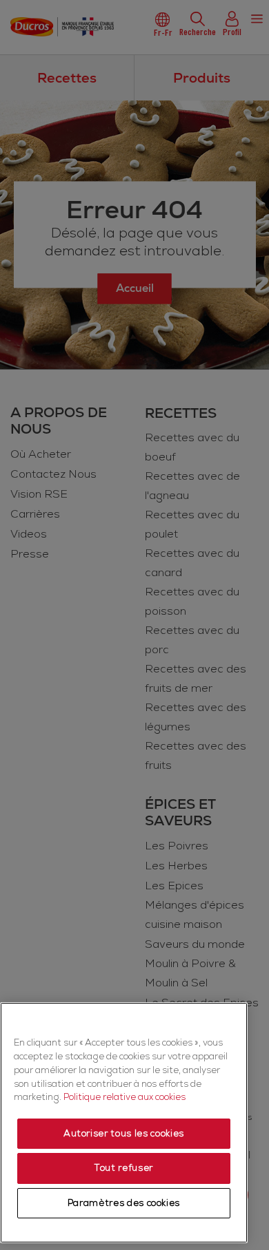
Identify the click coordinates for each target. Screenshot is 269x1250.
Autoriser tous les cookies (123, 1133)
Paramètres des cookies (124, 1203)
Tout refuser (123, 1168)
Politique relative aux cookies (124, 1097)
